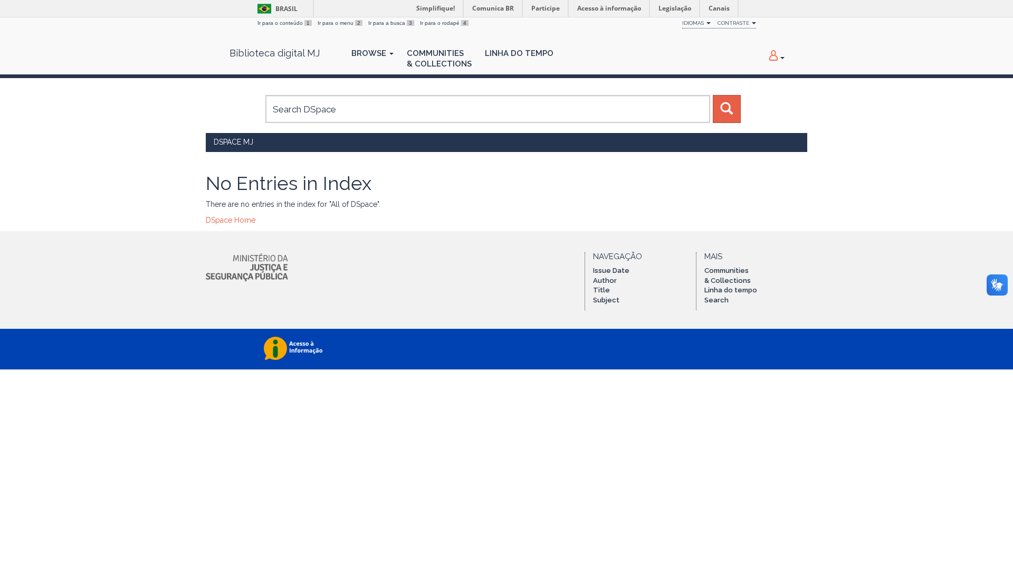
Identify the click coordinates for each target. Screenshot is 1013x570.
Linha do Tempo (519, 53)
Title (601, 290)
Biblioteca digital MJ (275, 53)
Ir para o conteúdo (283, 23)
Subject (606, 300)
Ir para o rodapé (443, 23)
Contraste (734, 23)
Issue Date (611, 270)
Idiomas (693, 23)
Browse (369, 53)
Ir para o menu (339, 23)
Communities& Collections (439, 59)
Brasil (275, 8)
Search (716, 300)
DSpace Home (230, 220)
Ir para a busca (390, 23)
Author (605, 280)
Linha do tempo (730, 290)
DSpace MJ (233, 142)
